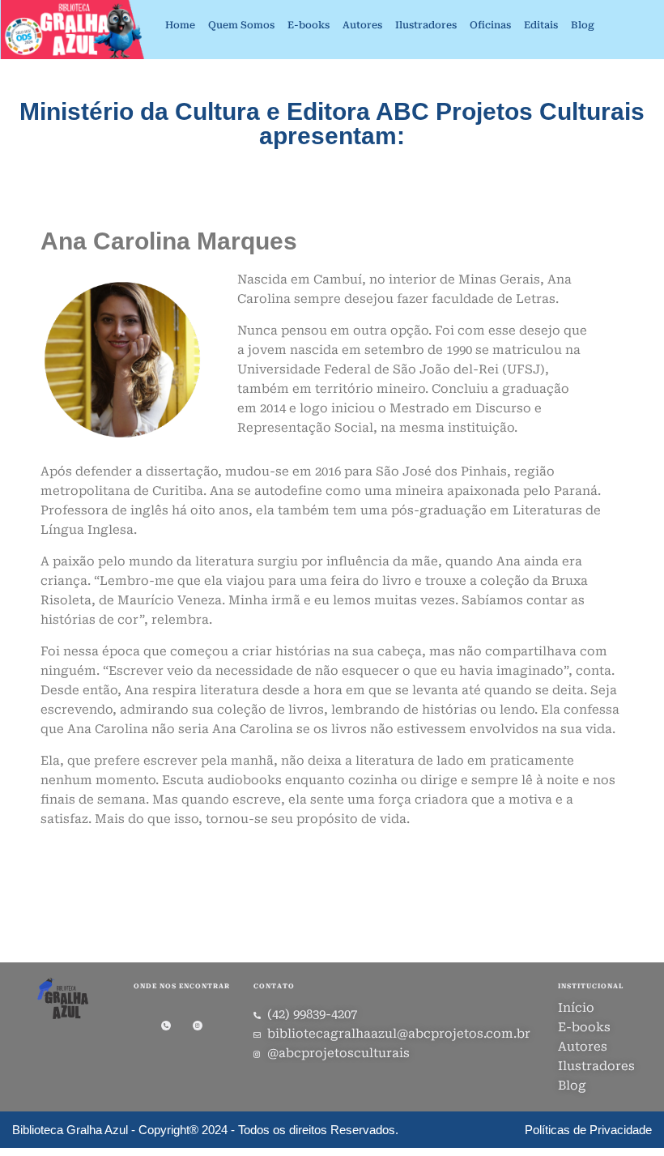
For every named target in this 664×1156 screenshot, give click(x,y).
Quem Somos (241, 25)
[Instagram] (197, 1025)
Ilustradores (426, 25)
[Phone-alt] (166, 1025)
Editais (541, 25)
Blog (582, 25)
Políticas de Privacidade (588, 1130)
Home (180, 25)
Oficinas (490, 25)
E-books (308, 25)
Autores (362, 25)
